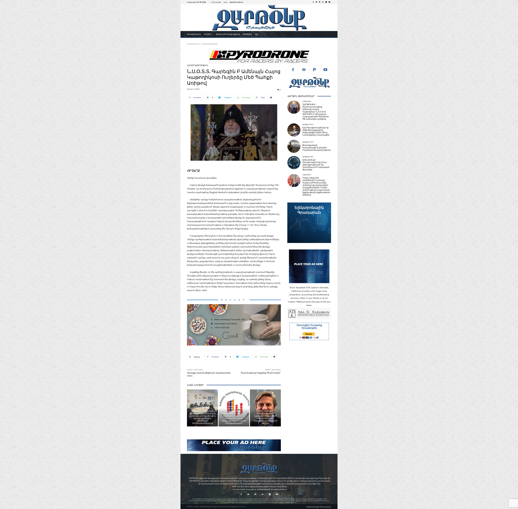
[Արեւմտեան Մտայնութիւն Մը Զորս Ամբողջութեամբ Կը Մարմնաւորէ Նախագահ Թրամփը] (293, 162)
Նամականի (306, 101)
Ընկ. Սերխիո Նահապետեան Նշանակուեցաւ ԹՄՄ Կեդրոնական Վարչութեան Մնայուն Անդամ (265, 417)
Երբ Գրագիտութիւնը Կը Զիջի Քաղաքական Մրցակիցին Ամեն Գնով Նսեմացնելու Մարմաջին (315, 131)
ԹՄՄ (265, 407)
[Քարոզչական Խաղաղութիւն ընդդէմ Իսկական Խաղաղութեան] (293, 146)
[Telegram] (326, 2)
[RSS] (323, 2)
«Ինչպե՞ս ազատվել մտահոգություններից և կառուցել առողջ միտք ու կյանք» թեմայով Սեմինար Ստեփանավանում (202, 417)
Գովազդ (234, 300)
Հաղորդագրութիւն (209, 44)
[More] (271, 97)
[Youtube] (329, 2)
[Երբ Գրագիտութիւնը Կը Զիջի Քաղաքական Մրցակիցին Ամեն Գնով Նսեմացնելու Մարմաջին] (293, 130)
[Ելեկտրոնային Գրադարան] (309, 222)
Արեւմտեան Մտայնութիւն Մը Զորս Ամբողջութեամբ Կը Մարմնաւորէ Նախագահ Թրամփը (316, 165)
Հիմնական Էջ (193, 44)
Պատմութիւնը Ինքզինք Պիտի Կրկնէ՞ (261, 373)
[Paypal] (319, 2)
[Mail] (316, 2)
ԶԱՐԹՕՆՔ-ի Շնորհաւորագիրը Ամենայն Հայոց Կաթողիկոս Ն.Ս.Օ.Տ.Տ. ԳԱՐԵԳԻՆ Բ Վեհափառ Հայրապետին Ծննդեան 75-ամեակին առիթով (315, 111)
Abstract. (242, 506)
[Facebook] (313, 2)
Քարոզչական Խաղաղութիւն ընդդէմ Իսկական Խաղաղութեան (316, 147)
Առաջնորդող (307, 124)
